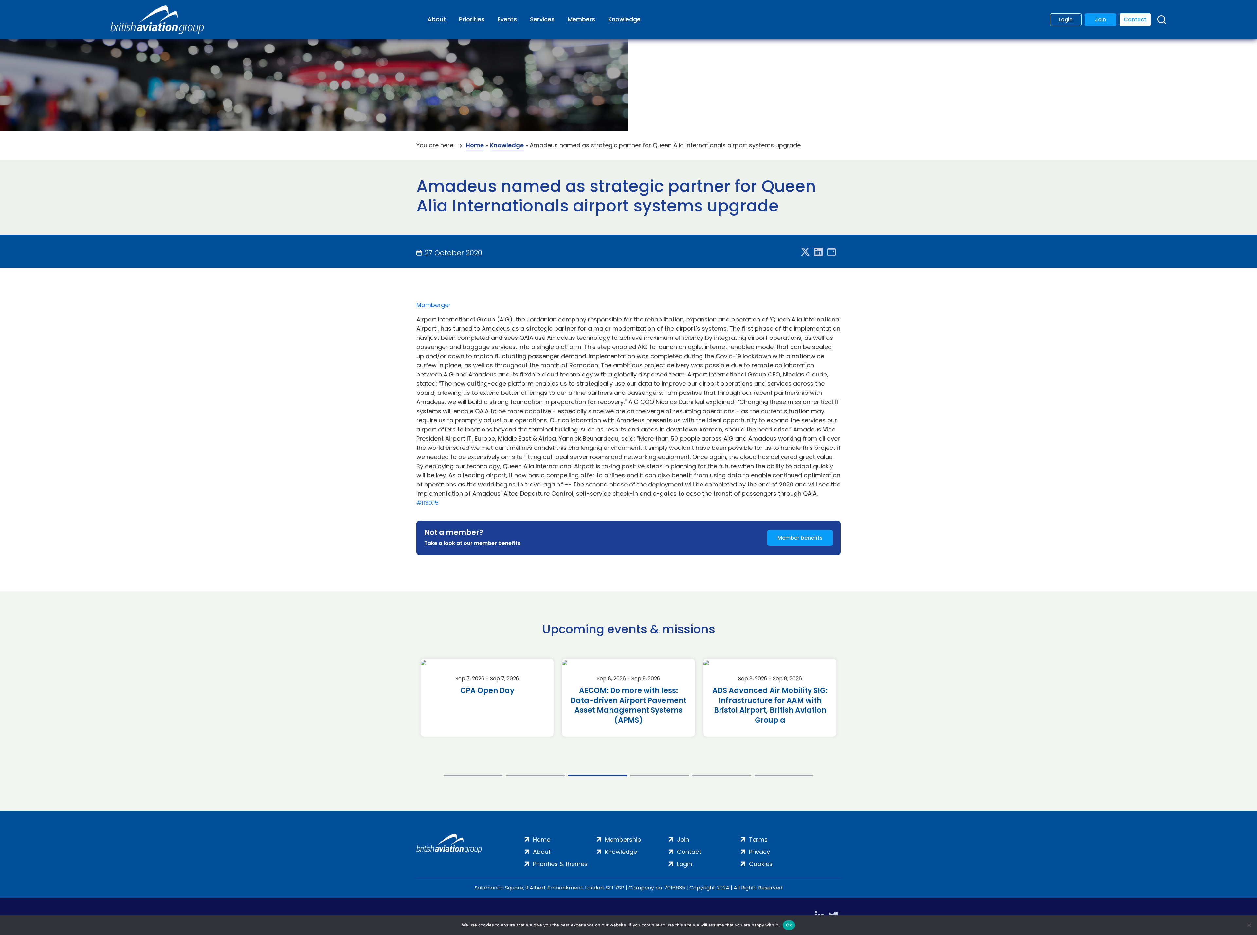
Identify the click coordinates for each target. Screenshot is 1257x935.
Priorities (471, 19)
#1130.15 (427, 503)
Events (507, 19)
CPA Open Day (487, 691)
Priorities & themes (560, 864)
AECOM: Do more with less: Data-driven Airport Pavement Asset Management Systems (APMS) (628, 705)
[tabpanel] (487, 698)
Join (1100, 19)
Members (581, 19)
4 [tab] (659, 775)
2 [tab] (535, 775)
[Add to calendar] (831, 252)
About (437, 19)
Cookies (761, 864)
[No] (1249, 925)
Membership (623, 839)
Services (542, 19)
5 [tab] (721, 775)
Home (475, 145)
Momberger (433, 305)
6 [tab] (784, 775)
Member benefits (800, 537)
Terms (758, 839)
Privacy (759, 852)
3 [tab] (597, 775)
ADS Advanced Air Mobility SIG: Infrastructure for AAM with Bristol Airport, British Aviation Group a (770, 705)
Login (1066, 19)
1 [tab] (473, 775)
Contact (1135, 19)
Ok (789, 924)
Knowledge (624, 19)
